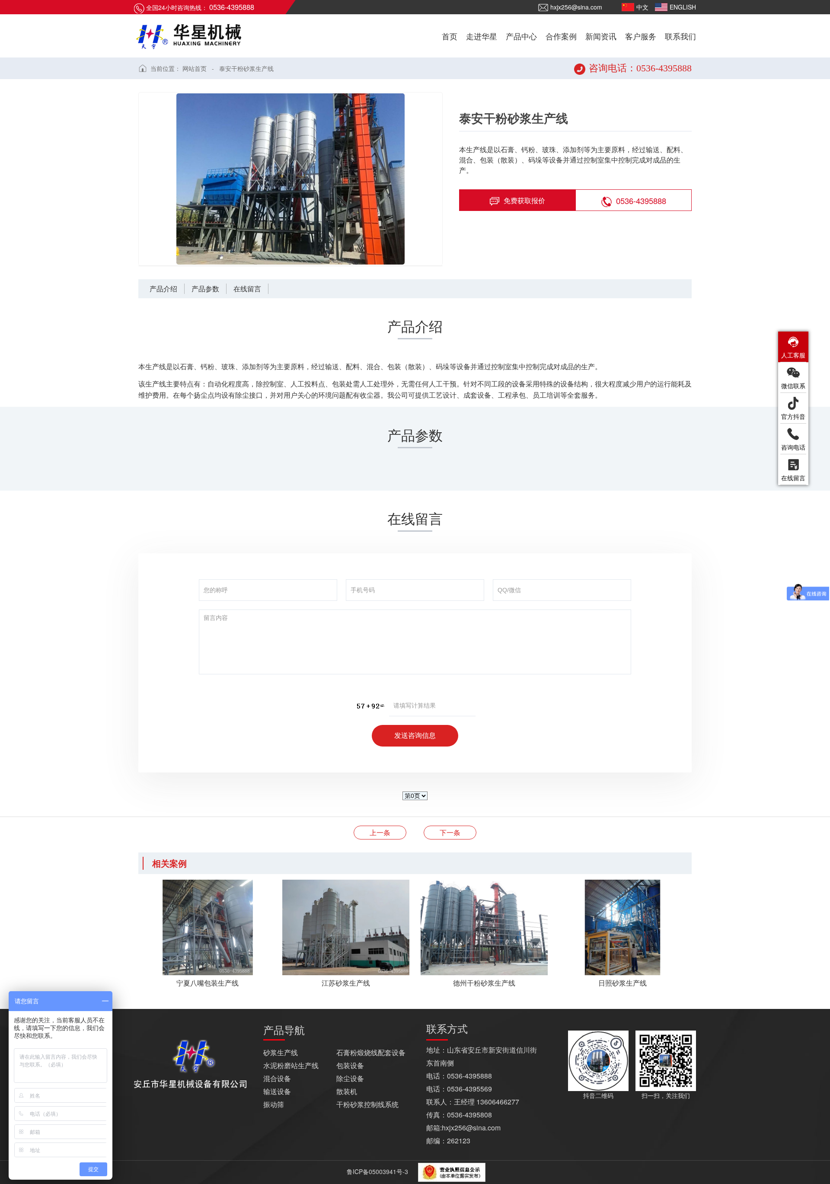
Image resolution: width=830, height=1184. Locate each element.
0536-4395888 (641, 200)
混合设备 (277, 1078)
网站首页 (194, 68)
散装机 (346, 1091)
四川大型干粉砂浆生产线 (450, 832)
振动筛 (273, 1104)
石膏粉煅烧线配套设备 (370, 1052)
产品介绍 (163, 289)
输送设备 (277, 1091)
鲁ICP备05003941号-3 (376, 1171)
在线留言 (247, 289)
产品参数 (205, 289)
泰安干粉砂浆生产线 (246, 68)
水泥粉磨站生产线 (291, 1065)
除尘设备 (350, 1078)
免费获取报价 (524, 200)
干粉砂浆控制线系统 (367, 1104)
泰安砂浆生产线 (380, 832)
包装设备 (350, 1065)
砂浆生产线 (280, 1052)
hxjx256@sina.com (576, 7)
